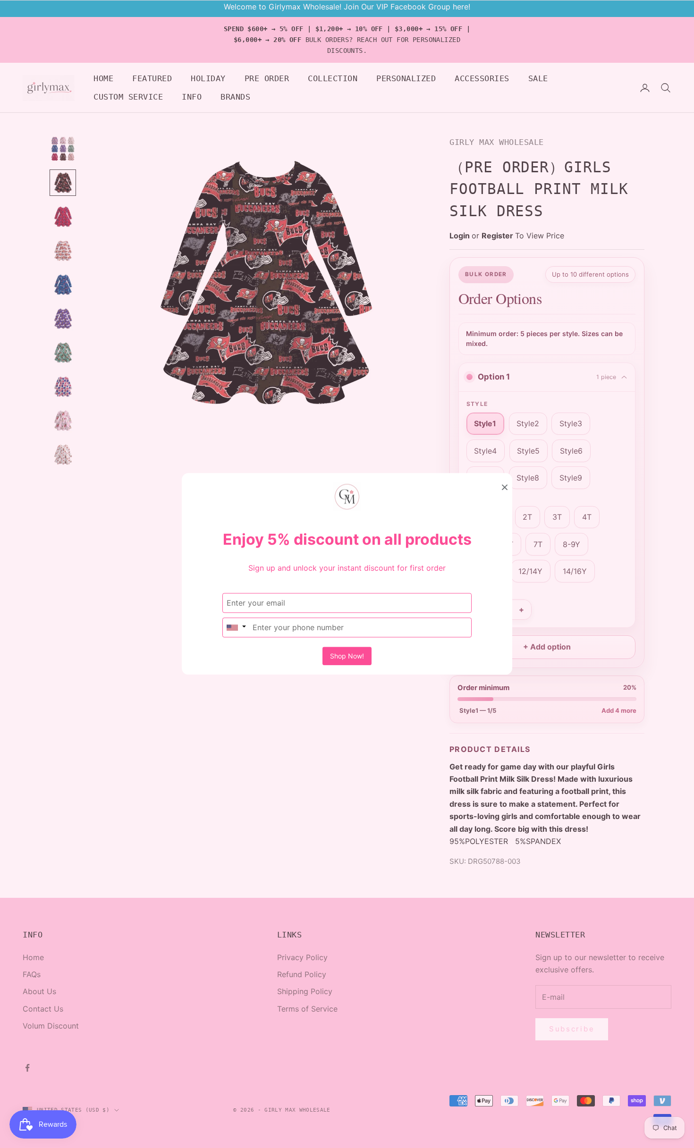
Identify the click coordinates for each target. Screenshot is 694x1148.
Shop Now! (347, 656)
